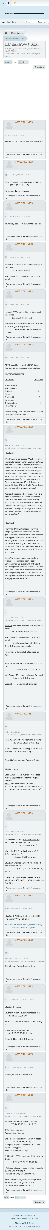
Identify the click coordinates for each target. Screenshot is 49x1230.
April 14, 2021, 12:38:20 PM (14, 445)
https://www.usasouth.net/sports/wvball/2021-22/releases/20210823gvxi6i (24, 926)
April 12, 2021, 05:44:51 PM (19, 357)
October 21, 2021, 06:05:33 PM (22, 1067)
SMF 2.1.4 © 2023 (16, 1226)
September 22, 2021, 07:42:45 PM (22, 999)
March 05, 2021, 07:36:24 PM (15, 135)
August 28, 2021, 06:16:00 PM (21, 908)
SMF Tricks (29, 1223)
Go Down (7, 62)
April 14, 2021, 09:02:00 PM (14, 732)
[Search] (35, 22)
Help (13, 1218)
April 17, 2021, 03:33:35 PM (14, 832)
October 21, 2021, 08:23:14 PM (16, 1113)
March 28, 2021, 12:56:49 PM (20, 216)
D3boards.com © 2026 (24, 1215)
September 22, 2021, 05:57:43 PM (16, 958)
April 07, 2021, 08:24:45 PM (19, 304)
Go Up (6, 1197)
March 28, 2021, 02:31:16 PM (20, 257)
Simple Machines (33, 1226)
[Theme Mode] (15, 3)
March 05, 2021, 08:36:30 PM (20, 175)
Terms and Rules (23, 1218)
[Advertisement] (24, 94)
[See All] (6, 33)
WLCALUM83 (25, 122)
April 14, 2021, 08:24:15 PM (14, 618)
